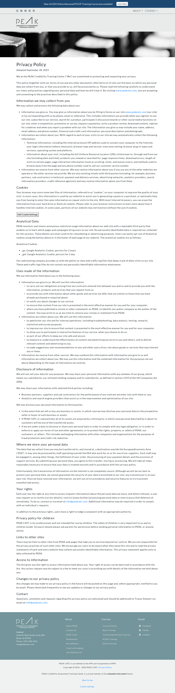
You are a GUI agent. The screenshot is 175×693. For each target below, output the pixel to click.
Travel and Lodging (74, 648)
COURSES (150, 10)
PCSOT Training (110, 639)
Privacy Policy (105, 667)
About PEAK (72, 626)
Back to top (87, 680)
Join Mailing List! (74, 652)
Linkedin (145, 635)
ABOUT (137, 10)
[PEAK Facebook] (25, 10)
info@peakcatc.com (77, 501)
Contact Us (71, 630)
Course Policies (110, 626)
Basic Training (109, 630)
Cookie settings (87, 686)
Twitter (145, 630)
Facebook (146, 626)
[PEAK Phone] (21, 10)
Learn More (122, 4)
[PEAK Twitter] (29, 10)
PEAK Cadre (71, 635)
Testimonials (72, 639)
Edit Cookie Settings (27, 214)
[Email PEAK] (17, 10)
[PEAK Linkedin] (34, 10)
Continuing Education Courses (117, 635)
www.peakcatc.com (126, 90)
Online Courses (110, 643)
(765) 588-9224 (30, 641)
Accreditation (72, 643)
